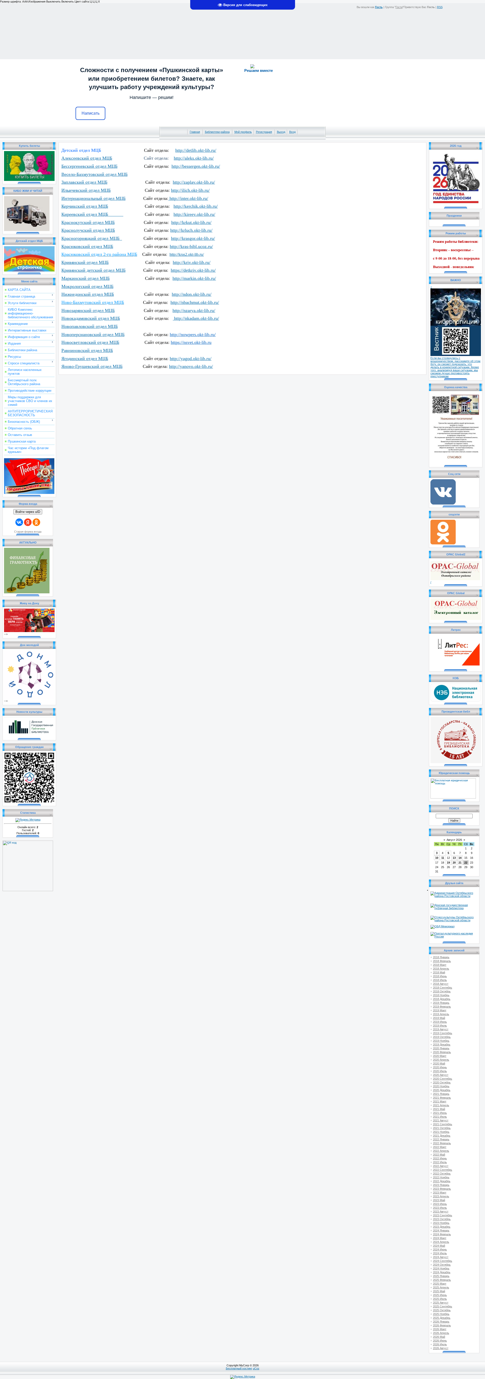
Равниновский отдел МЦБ (87, 350)
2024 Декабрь (441, 1272)
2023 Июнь (440, 1203)
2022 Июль (440, 1162)
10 (436, 857)
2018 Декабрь (441, 998)
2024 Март (439, 1238)
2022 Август (440, 1165)
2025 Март (439, 1283)
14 (460, 857)
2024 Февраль (442, 1234)
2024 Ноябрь (441, 1268)
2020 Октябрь (442, 1082)
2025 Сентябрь (442, 1306)
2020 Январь (441, 1048)
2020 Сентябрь (442, 1078)
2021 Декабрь (441, 1135)
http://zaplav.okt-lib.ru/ (194, 182)
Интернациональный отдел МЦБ (93, 198)
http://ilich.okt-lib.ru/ (190, 190)
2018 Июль (440, 979)
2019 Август (440, 1029)
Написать (91, 113)
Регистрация (264, 131)
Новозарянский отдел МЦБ (88, 310)
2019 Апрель (441, 1014)
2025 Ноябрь (441, 1313)
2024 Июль (440, 1253)
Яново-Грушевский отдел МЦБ (92, 366)
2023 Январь (441, 1184)
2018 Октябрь (442, 991)
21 (460, 862)
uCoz (256, 1368)
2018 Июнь (440, 976)
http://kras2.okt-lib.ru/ (186, 254)
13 (454, 857)
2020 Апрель (441, 1059)
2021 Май (439, 1109)
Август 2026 (454, 839)
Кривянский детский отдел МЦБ (93, 270)
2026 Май (439, 1336)
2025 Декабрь (441, 1317)
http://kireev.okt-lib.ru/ (194, 214)
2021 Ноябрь (441, 1131)
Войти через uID (27, 512)
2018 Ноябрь (441, 995)
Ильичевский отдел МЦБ (86, 190)
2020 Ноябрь (441, 1086)
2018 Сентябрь (442, 987)
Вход (292, 131)
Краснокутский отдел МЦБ (88, 222)
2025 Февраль (442, 1279)
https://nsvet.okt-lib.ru (191, 342)
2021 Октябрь (442, 1128)
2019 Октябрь (442, 1036)
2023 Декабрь (441, 1226)
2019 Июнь (440, 1021)
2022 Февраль (442, 1143)
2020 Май (439, 1063)
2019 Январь (441, 1002)
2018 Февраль (442, 961)
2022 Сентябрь (442, 1169)
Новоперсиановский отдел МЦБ (93, 334)
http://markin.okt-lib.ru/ (194, 278)
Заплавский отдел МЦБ (84, 182)
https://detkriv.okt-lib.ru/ (193, 270)
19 (448, 862)
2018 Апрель (441, 968)
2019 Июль (440, 1025)
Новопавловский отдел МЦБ (89, 326)
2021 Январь (441, 1093)
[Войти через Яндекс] (28, 522)
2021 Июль (440, 1116)
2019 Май (439, 1017)
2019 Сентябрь (442, 1033)
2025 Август (440, 1302)
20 (454, 862)
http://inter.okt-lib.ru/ (188, 198)
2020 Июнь (440, 1067)
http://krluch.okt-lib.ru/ (191, 230)
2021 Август (440, 1120)
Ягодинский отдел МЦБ (84, 358)
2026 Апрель (441, 1332)
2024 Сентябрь (442, 1260)
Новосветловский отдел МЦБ (90, 342)
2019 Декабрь (441, 1044)
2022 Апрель (441, 1150)
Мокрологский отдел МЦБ (87, 286)
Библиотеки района (217, 131)
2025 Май (439, 1291)
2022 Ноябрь (441, 1177)
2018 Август (440, 983)
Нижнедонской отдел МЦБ (87, 294)
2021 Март (439, 1101)
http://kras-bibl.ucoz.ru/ (191, 246)
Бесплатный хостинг (239, 1368)
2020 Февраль (442, 1052)
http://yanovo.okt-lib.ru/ (191, 366)
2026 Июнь (440, 1340)
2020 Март (439, 1055)
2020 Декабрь (441, 1090)
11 (442, 857)
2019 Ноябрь (441, 1040)
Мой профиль (243, 131)
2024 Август (440, 1257)
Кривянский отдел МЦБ (85, 262)
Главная (195, 131)
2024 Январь (441, 1230)
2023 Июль (440, 1207)
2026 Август (440, 1348)
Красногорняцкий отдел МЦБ (91, 238)
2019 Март (439, 1010)
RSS (440, 7)
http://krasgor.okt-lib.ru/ (193, 238)
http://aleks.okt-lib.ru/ (194, 158)
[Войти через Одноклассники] (36, 522)
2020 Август (440, 1074)
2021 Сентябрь (442, 1124)
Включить (67, 1)
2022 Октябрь (442, 1173)
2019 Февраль (442, 1006)
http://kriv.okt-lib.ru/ (191, 262)
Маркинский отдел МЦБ (85, 278)
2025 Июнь (440, 1295)
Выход (281, 131)
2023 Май (439, 1200)
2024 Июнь (440, 1249)
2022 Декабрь (441, 1181)
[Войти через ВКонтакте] (19, 522)
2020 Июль (440, 1071)
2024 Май (439, 1245)
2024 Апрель (441, 1241)
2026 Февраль (442, 1325)
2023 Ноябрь (441, 1222)
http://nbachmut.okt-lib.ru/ (195, 302)
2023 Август (440, 1211)
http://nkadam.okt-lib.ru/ (196, 318)
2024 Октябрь (442, 1264)
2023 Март (439, 1192)
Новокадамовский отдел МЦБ (90, 318)
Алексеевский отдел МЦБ (86, 158)
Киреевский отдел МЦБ (92, 214)
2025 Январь (441, 1276)
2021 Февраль (442, 1097)
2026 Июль (440, 1344)
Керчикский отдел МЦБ (84, 206)
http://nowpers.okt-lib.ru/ (193, 334)
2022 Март (439, 1146)
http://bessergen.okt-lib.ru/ (196, 166)
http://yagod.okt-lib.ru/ (190, 358)
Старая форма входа (27, 531)
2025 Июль (440, 1298)
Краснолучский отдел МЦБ (88, 230)
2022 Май (439, 1154)
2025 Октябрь (442, 1310)
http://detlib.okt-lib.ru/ (195, 150)
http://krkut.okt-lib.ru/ (191, 222)
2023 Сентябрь (442, 1215)
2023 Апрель (441, 1196)
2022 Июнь (440, 1158)
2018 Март (439, 964)
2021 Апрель (441, 1105)
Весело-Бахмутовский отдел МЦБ (94, 174)
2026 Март (439, 1329)
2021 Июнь (440, 1112)
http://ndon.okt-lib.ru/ (191, 294)
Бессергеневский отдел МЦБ (89, 166)
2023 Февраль (442, 1188)
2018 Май (439, 972)
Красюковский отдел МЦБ (87, 246)
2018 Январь (441, 957)
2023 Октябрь (442, 1219)
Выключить (53, 1)
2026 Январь (441, 1321)
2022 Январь (441, 1139)
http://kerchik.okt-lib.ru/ (196, 206)
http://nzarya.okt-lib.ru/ (194, 310)
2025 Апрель (441, 1287)
